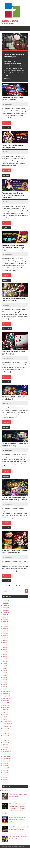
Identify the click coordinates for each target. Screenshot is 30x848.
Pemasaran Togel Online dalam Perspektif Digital (14, 55)
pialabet (5, 614)
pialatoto (5, 775)
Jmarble (5, 744)
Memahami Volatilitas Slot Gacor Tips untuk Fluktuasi (14, 398)
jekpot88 (5, 640)
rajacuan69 (6, 728)
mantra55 (6, 700)
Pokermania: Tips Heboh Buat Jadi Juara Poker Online (13, 352)
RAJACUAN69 (7, 726)
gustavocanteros (10, 20)
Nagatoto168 (7, 756)
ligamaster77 (5, 790)
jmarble (5, 749)
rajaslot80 (6, 763)
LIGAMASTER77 (7, 721)
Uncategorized (7, 329)
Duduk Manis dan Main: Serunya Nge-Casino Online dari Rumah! (15, 551)
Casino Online (6, 128)
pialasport (6, 600)
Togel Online (6, 228)
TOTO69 (5, 710)
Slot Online (6, 175)
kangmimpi (6, 691)
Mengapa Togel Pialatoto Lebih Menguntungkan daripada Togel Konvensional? (13, 195)
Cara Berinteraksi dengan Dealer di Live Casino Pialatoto (13, 98)
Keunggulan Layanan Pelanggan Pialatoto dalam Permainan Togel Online (13, 247)
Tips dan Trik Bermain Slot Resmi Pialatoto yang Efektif (13, 146)
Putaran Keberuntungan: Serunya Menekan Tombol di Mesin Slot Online (15, 498)
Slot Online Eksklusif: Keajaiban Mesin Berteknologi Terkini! (15, 444)
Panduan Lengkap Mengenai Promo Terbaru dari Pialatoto (14, 299)
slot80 (5, 663)
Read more (7, 78)
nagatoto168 (7, 751)
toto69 (5, 717)
